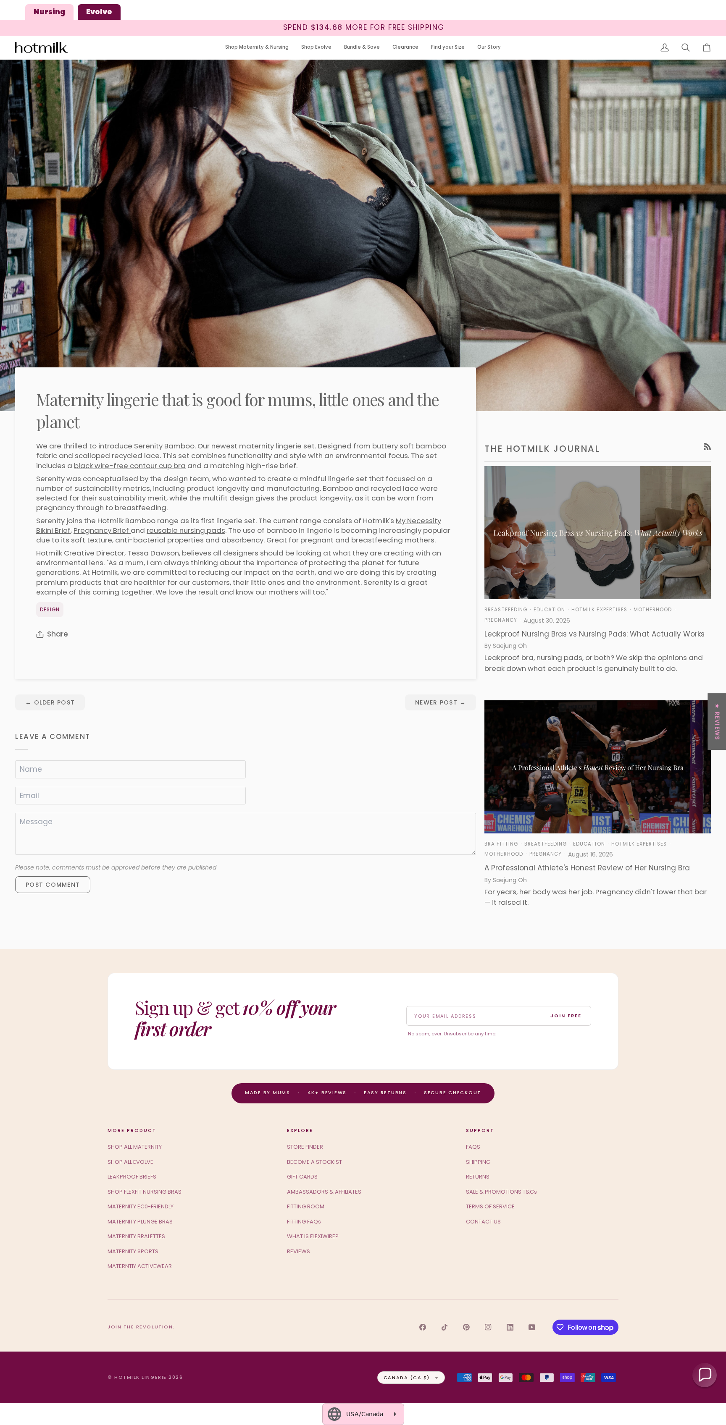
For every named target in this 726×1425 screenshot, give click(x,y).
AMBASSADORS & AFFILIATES (324, 1192)
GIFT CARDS (302, 1177)
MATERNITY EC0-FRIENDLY (141, 1206)
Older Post (50, 702)
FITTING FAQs (304, 1222)
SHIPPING (478, 1162)
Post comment (53, 884)
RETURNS (477, 1177)
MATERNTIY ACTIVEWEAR (140, 1266)
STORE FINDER (305, 1147)
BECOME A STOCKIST (314, 1162)
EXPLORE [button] (300, 1130)
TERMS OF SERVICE (490, 1206)
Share (57, 634)
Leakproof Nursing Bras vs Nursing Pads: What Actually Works (594, 634)
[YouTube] (532, 1327)
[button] (257, 48)
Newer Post (440, 702)
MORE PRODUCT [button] (132, 1130)
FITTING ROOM (305, 1206)
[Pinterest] (466, 1327)
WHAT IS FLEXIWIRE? (313, 1236)
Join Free (565, 1015)
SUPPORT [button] (480, 1130)
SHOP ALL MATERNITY (135, 1147)
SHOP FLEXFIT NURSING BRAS (145, 1192)
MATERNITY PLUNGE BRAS (140, 1222)
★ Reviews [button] (717, 721)
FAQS (473, 1147)
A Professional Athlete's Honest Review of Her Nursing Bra (587, 868)
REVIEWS (298, 1251)
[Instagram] (488, 1327)
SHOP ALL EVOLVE (130, 1162)
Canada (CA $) (407, 1377)
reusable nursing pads (186, 530)
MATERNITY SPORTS (133, 1251)
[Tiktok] (444, 1327)
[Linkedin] (510, 1327)
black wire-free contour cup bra (130, 466)
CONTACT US (483, 1222)
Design (50, 609)
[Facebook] (422, 1327)
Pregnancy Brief (102, 530)
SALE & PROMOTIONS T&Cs (501, 1192)
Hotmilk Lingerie (140, 1377)
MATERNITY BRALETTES (136, 1236)
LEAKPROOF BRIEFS (132, 1177)
